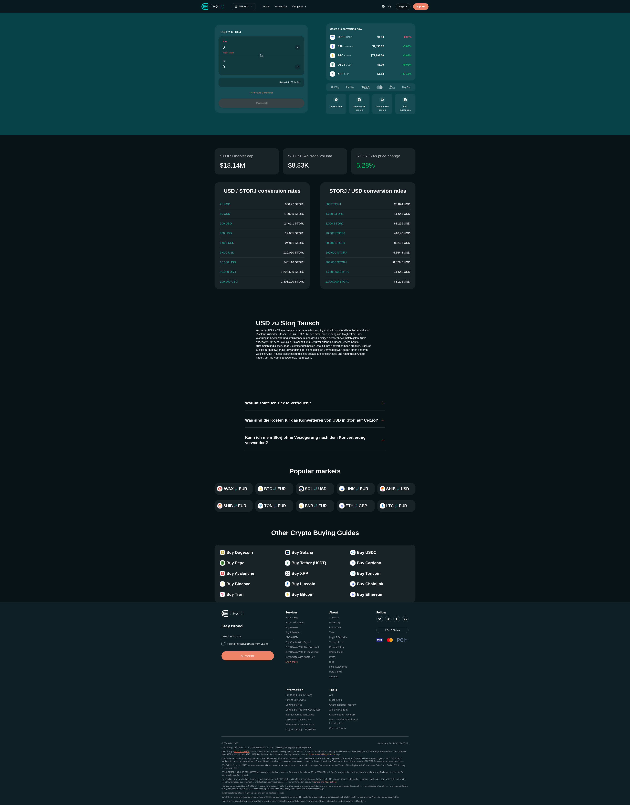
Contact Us (335, 627)
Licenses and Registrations (324, 781)
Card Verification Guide (298, 719)
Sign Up (420, 6)
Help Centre (335, 671)
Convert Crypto (337, 728)
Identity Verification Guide (299, 714)
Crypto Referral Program (342, 704)
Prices (266, 6)
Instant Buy (291, 617)
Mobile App (335, 699)
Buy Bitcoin (291, 627)
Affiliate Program (338, 709)
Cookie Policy (336, 651)
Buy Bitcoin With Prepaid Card (302, 651)
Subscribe (248, 656)
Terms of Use (336, 642)
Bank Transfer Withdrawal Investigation (343, 721)
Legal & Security (338, 637)
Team (332, 632)
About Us (334, 617)
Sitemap (333, 676)
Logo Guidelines (338, 666)
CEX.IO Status (392, 630)
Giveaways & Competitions (300, 724)
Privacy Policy (336, 647)
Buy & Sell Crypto (294, 622)
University (281, 6)
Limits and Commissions (298, 694)
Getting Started (293, 704)
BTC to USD (291, 637)
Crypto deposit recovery (342, 714)
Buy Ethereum (293, 632)
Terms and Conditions (261, 92)
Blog (331, 661)
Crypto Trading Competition (300, 729)
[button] (315, 403)
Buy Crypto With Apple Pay (300, 656)
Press (332, 656)
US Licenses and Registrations (321, 754)
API (331, 694)
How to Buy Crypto (295, 699)
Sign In (403, 6)
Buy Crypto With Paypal (298, 642)
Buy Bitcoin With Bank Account (302, 647)
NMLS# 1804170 (241, 751)
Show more (291, 661)
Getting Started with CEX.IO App (303, 709)
